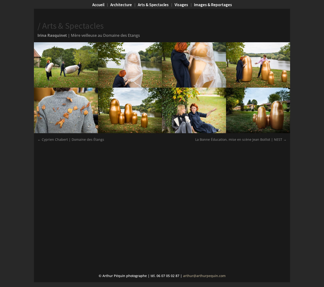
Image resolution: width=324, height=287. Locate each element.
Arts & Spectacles (153, 5)
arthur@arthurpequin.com (204, 275)
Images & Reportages (213, 5)
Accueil (98, 5)
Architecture (121, 5)
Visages (181, 5)
